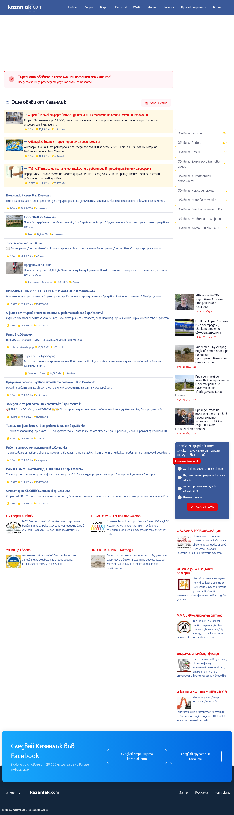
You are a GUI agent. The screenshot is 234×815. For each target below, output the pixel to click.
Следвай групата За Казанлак (196, 756)
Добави (158, 102)
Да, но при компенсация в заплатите (199, 488)
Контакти (222, 792)
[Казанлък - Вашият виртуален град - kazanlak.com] (25, 7)
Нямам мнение (192, 497)
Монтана (30, 809)
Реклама (201, 792)
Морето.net (19, 809)
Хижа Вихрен (41, 809)
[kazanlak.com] (44, 792)
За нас (184, 792)
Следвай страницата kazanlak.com (137, 756)
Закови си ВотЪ (203, 506)
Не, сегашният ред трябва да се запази (204, 477)
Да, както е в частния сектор (203, 468)
